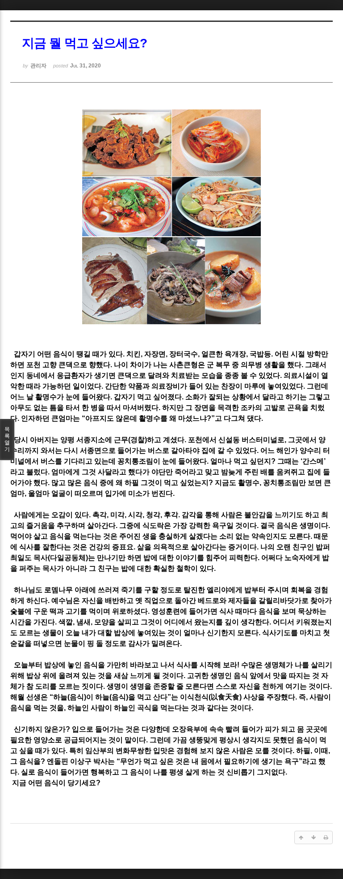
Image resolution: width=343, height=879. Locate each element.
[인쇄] (326, 837)
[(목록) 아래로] (313, 837)
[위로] (301, 837)
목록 (7, 439)
